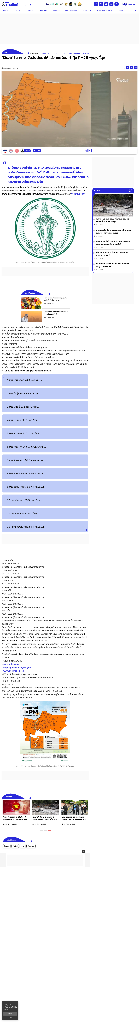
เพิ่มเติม (5, 1009)
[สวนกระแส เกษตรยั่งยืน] (75, 4)
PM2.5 (15, 846)
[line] (116, 4)
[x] (101, 4)
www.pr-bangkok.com (14, 671)
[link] (45, 303)
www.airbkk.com (11, 664)
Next (88, 797)
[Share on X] (131, 67)
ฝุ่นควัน (6, 846)
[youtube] (106, 4)
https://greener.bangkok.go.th (17, 667)
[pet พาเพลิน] (61, 4)
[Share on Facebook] (127, 67)
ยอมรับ (10, 1013)
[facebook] (96, 4)
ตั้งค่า (10, 1017)
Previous (84, 797)
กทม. (22, 846)
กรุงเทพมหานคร (78, 194)
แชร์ (124, 68)
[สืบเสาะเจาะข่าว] (48, 4)
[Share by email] (135, 67)
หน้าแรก (33, 53)
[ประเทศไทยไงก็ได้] (80, 4)
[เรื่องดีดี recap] (52, 4)
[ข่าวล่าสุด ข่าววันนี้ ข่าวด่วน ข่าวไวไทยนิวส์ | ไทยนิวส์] (11, 4)
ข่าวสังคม (31, 846)
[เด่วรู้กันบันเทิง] (57, 4)
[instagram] (111, 4)
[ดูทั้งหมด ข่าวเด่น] (130, 190)
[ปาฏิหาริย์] (70, 4)
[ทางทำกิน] (66, 4)
